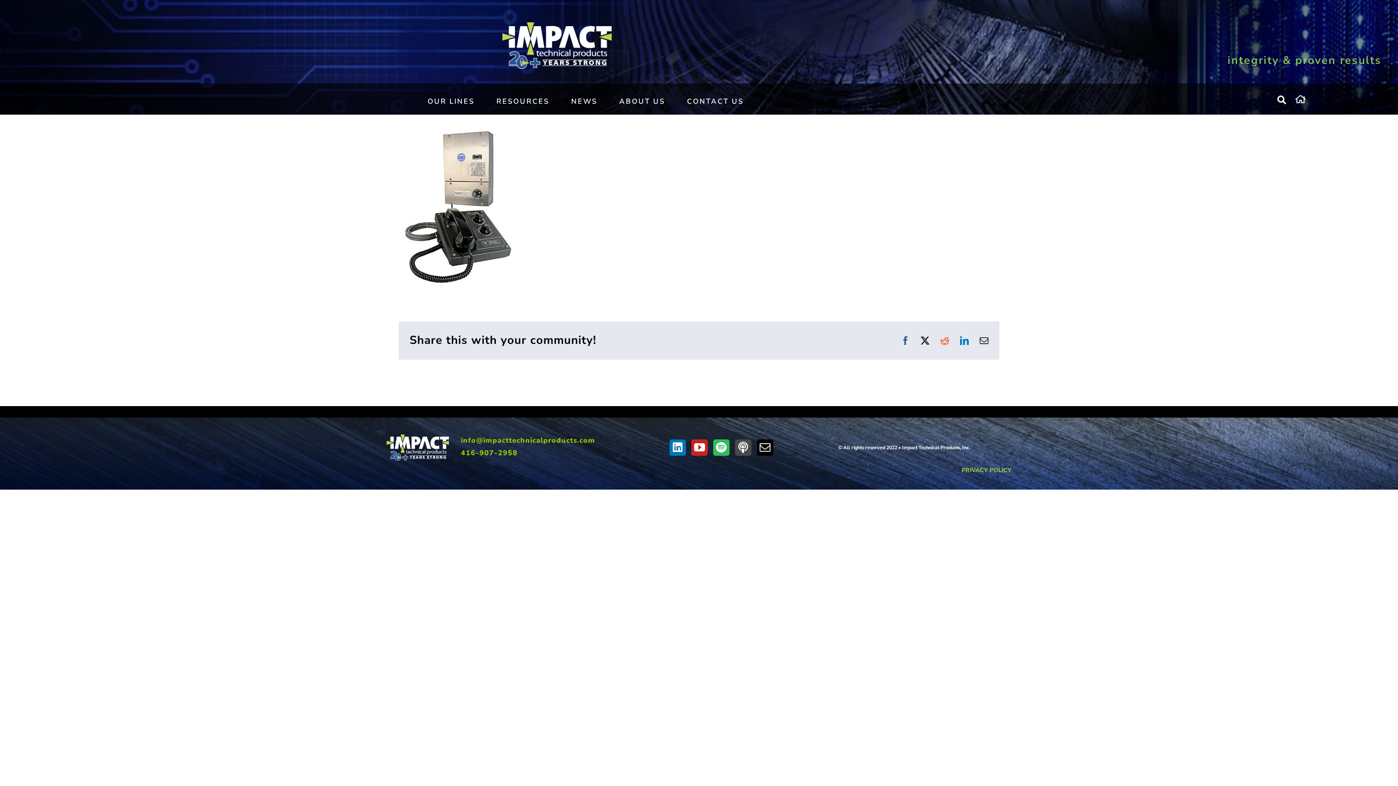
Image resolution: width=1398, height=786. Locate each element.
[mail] (765, 447)
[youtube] (699, 447)
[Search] (1282, 100)
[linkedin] (678, 447)
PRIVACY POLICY (986, 470)
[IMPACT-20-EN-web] (557, 26)
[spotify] (721, 447)
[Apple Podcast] (743, 447)
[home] (1338, 98)
